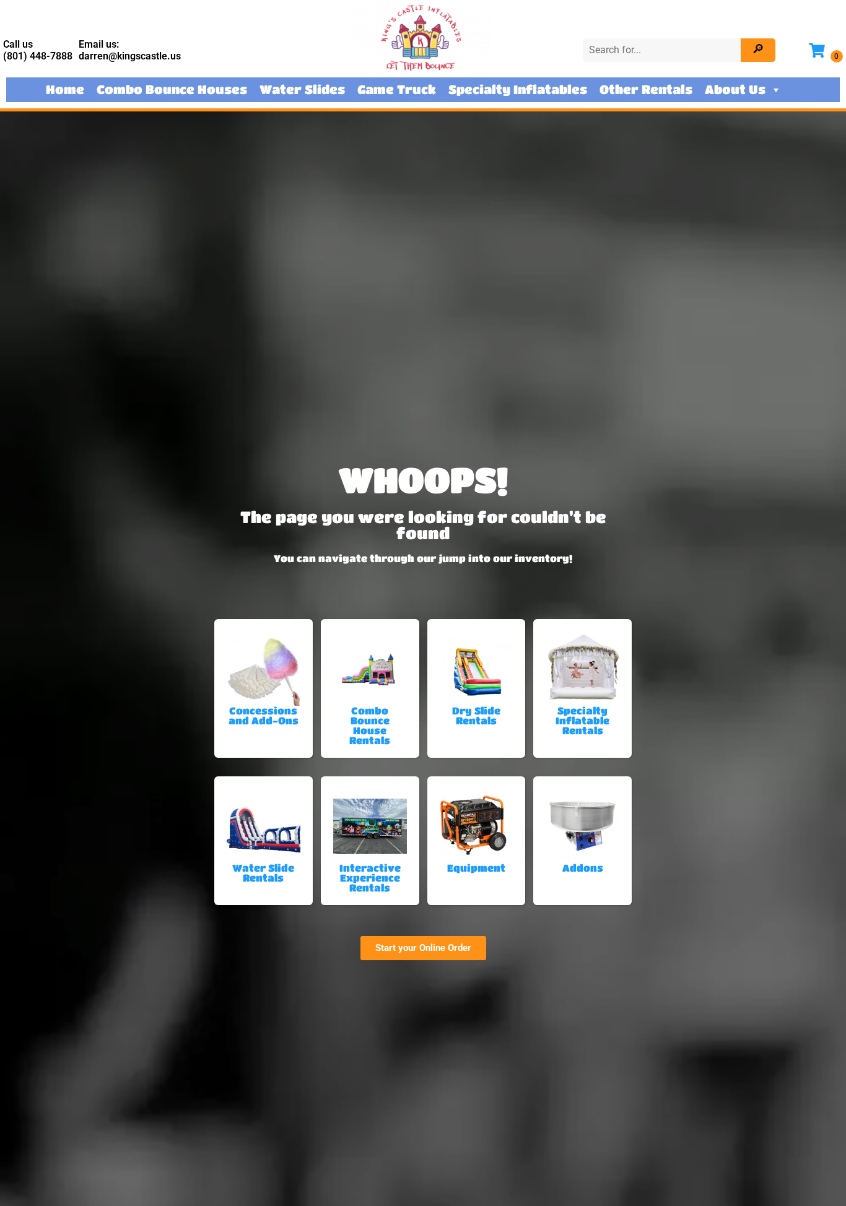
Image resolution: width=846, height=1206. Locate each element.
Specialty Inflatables (517, 89)
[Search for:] (663, 50)
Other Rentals (646, 89)
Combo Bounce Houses (172, 89)
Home (65, 89)
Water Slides (302, 89)
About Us (735, 89)
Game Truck (396, 89)
